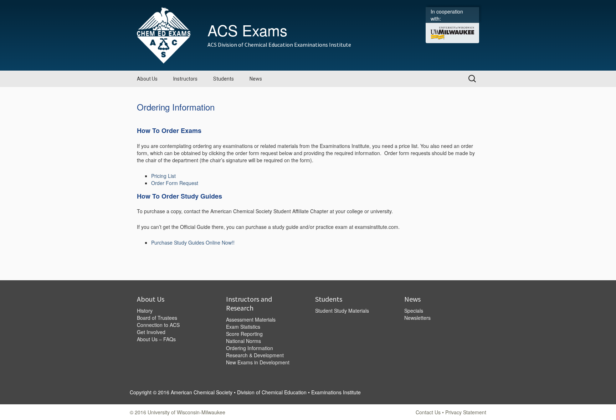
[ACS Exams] (163, 34)
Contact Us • (430, 412)
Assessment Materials (251, 319)
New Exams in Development (257, 362)
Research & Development (255, 355)
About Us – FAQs (156, 339)
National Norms (243, 340)
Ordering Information (249, 348)
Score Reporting (244, 333)
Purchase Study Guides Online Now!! (193, 242)
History (145, 310)
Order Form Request (174, 182)
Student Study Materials (342, 310)
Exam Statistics (243, 326)
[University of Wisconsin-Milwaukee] (452, 32)
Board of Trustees (157, 317)
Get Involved (151, 332)
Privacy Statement (465, 412)
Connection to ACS (158, 324)
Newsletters (417, 317)
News (256, 79)
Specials (413, 310)
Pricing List (163, 175)
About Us (147, 79)
